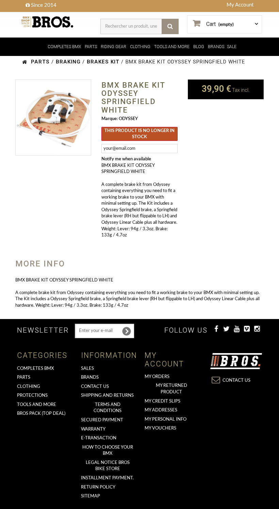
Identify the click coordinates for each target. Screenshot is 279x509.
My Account (240, 5)
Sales (87, 368)
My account (164, 359)
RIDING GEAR (113, 46)
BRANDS (216, 46)
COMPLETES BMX (64, 46)
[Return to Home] (24, 61)
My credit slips (162, 401)
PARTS (91, 46)
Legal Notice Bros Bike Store (108, 466)
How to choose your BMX (107, 450)
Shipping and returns (107, 395)
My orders (157, 377)
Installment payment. (107, 478)
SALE (231, 46)
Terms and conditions (107, 408)
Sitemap (90, 496)
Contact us (95, 386)
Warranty (93, 429)
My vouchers (160, 428)
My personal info (165, 419)
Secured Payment (102, 420)
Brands (90, 377)
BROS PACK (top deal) (41, 413)
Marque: (109, 119)
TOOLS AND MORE (172, 46)
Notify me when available (126, 159)
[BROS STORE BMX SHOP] (47, 22)
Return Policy (98, 487)
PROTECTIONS (32, 395)
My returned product (171, 388)
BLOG (198, 46)
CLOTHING (140, 46)
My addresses (161, 410)
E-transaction (98, 438)
